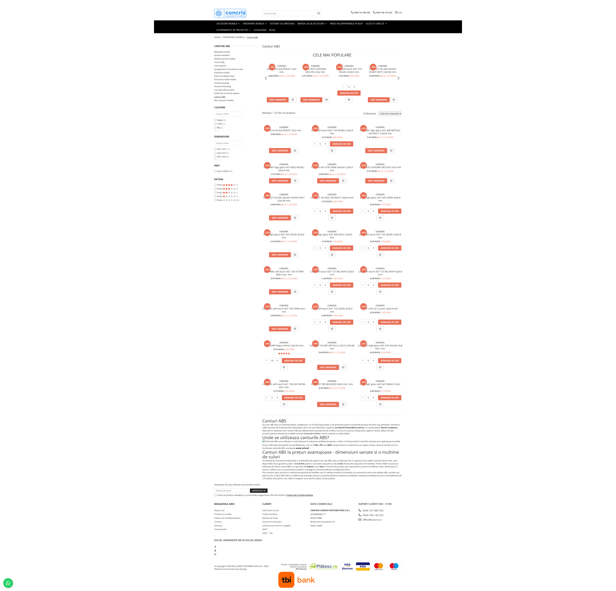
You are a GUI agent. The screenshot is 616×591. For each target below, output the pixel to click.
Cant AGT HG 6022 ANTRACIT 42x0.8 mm (332, 197)
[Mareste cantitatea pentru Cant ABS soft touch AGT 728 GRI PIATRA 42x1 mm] (277, 397)
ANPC (265, 529)
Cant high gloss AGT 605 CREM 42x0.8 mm (380, 199)
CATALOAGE (260, 29)
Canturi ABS (219, 96)
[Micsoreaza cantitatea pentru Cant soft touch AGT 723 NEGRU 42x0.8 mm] (363, 248)
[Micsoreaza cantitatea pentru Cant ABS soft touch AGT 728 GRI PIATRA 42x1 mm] (266, 397)
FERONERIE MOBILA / (234, 37)
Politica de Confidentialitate (300, 495)
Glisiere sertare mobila (224, 58)
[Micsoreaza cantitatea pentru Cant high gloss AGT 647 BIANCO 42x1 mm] (363, 397)
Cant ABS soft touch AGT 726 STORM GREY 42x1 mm (284, 273)
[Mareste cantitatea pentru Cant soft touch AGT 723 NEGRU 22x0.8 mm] (354, 87)
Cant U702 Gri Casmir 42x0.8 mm (380, 308)
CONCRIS (281, 65)
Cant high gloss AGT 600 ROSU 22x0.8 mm (332, 236)
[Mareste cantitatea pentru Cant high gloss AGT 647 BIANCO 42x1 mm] (373, 397)
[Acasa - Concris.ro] (230, 13)
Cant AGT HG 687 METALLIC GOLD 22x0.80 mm (332, 347)
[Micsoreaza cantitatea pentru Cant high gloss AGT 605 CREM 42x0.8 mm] (363, 211)
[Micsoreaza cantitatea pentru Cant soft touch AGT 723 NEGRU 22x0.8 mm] (343, 87)
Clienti (266, 503)
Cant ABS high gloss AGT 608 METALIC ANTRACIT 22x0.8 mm (380, 132)
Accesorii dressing (222, 86)
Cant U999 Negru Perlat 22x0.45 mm (283, 345)
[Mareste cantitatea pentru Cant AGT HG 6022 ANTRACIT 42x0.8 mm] (325, 211)
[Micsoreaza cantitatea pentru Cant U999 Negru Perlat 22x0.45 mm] (266, 360)
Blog (272, 29)
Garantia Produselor (272, 521)
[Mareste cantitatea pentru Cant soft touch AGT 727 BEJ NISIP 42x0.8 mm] (373, 285)
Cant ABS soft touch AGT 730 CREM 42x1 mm (283, 310)
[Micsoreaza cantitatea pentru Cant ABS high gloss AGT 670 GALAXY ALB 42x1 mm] (363, 360)
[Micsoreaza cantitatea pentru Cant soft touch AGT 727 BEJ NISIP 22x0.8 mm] (314, 285)
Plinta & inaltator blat (224, 76)
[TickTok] (215, 550)
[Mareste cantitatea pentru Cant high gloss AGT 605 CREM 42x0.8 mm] (373, 211)
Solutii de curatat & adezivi (226, 93)
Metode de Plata (270, 518)
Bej (218, 127)
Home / (218, 37)
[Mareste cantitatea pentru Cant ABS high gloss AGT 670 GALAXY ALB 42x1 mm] (373, 360)
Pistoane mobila (222, 72)
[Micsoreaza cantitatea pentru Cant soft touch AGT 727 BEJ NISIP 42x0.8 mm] (363, 285)
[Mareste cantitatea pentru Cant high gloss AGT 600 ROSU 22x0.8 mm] (325, 248)
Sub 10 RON (222, 171)
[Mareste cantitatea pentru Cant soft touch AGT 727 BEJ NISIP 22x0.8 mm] (325, 285)
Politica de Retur (270, 514)
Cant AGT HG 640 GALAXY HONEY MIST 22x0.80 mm (382, 70)
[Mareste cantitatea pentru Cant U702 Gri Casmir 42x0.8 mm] (373, 322)
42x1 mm (221, 156)
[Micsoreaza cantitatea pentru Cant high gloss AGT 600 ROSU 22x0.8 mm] (314, 248)
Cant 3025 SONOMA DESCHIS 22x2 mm (315, 70)
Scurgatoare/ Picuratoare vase (228, 69)
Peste (220, 184)
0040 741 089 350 (372, 510)
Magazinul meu (224, 503)
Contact (218, 521)
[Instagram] (215, 554)
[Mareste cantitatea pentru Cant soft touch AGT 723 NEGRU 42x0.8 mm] (373, 248)
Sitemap (218, 525)
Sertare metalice (222, 55)
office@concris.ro (372, 519)
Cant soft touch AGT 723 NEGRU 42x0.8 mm (380, 236)
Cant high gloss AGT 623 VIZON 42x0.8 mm (283, 236)
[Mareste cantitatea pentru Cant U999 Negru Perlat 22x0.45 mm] (277, 360)
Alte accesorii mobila (224, 100)
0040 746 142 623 (372, 515)
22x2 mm (221, 152)
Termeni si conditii (222, 514)
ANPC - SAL (267, 533)
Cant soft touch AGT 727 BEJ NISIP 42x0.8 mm (380, 273)
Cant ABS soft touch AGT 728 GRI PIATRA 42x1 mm (283, 386)
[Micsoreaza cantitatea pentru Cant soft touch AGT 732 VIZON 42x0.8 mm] (314, 322)
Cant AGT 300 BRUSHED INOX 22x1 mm (332, 384)
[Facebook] (215, 546)
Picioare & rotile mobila (225, 79)
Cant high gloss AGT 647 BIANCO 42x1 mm (380, 386)
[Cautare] (319, 13)
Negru (220, 120)
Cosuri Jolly (219, 62)
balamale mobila (312, 433)
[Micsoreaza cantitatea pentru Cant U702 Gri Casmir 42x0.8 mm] (363, 322)
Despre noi (219, 510)
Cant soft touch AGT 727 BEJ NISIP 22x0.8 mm (332, 273)
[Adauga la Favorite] (292, 99)
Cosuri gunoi (220, 65)
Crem (219, 123)
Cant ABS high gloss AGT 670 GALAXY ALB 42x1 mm (380, 347)
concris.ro (269, 460)
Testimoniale (220, 529)
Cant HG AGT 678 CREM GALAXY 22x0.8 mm (332, 169)
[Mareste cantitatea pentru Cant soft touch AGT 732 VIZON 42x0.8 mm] (325, 322)
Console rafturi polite (224, 89)
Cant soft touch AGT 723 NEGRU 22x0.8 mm (349, 70)
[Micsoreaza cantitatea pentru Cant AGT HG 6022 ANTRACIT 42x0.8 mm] (314, 211)
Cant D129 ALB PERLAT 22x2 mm (281, 70)
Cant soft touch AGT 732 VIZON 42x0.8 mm (332, 310)
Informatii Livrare (270, 510)
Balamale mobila (222, 51)
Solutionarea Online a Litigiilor (276, 525)
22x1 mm (221, 149)
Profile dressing (221, 82)
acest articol (302, 448)
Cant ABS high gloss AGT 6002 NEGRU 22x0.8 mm (284, 169)
